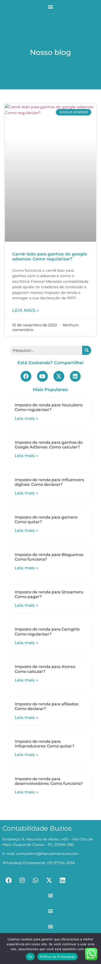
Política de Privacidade (57, 957)
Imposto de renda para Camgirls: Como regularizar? (47, 631)
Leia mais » (25, 310)
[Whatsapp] (35, 880)
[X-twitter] (58, 376)
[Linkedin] (75, 376)
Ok (30, 957)
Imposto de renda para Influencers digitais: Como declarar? (49, 482)
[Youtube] (42, 376)
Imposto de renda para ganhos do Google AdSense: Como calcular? (49, 444)
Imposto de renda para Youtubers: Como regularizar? (49, 407)
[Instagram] (22, 880)
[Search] (86, 350)
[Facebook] (26, 376)
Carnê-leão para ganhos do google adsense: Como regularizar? (49, 256)
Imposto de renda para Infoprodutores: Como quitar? (44, 743)
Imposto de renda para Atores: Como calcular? (45, 669)
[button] (51, 6)
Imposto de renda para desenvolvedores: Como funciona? (49, 781)
